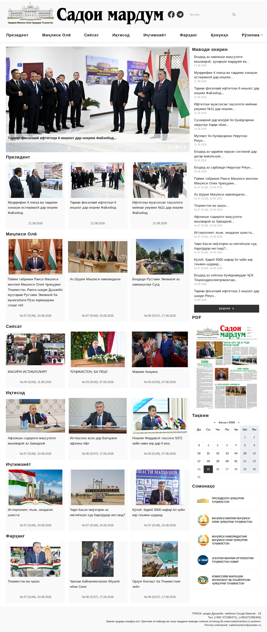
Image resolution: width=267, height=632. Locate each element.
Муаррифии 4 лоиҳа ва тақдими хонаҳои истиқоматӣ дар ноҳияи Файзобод (33, 208)
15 (244, 453)
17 (199, 461)
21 (235, 461)
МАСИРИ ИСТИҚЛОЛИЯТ (27, 372)
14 (235, 453)
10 (199, 453)
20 (227, 461)
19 (217, 461)
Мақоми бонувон (145, 372)
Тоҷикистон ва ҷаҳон (23, 581)
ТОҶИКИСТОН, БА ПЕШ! (89, 372)
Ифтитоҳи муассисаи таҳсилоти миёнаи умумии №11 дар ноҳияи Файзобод (157, 208)
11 (208, 453)
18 (208, 461)
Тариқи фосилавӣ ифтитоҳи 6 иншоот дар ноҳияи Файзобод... (62, 138)
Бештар (224, 308)
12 (217, 453)
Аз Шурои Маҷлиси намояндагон (95, 279)
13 (227, 453)
